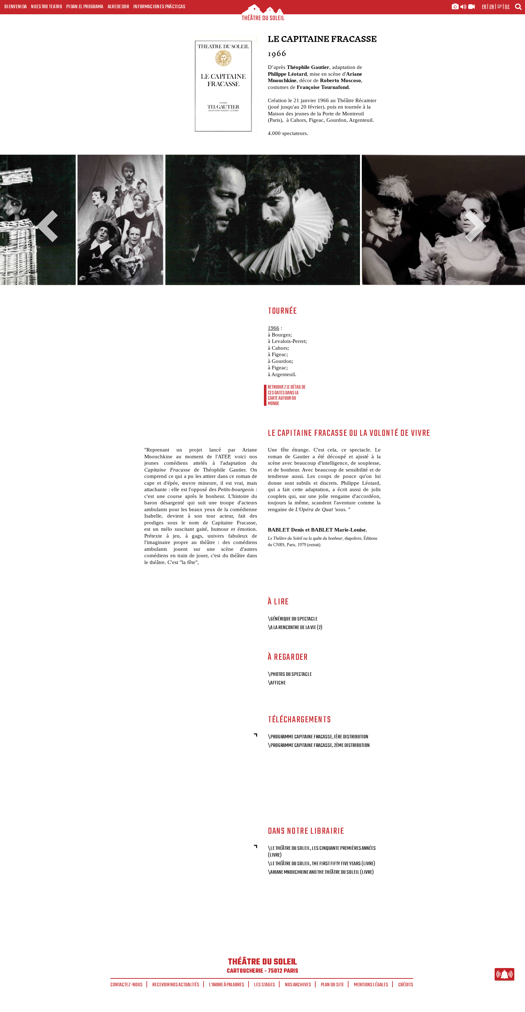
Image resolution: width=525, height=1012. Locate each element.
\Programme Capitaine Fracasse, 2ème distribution (319, 745)
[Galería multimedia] (463, 6)
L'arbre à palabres (226, 985)
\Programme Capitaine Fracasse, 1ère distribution (318, 737)
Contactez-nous (126, 985)
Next (473, 226)
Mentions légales (371, 985)
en (491, 7)
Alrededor (118, 7)
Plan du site (332, 985)
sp (499, 7)
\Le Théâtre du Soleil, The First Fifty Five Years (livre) (321, 863)
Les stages (264, 985)
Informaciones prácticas (159, 7)
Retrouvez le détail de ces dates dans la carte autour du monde (287, 395)
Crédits (405, 985)
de (507, 7)
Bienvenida (15, 7)
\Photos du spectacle (290, 674)
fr (484, 7)
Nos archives (298, 985)
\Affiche (277, 683)
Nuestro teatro (46, 7)
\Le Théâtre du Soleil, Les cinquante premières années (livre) (322, 851)
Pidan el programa (85, 7)
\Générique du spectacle (293, 619)
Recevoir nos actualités (175, 985)
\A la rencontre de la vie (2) (295, 627)
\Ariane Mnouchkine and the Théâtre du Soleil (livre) (321, 872)
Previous (50, 226)
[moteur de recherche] (518, 6)
